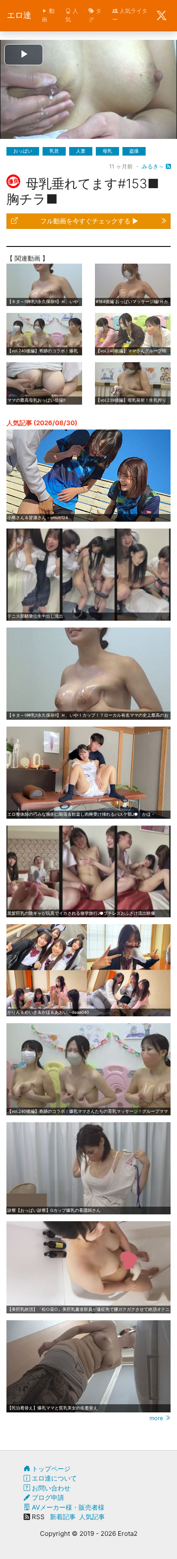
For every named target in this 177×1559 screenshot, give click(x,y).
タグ (94, 15)
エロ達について (53, 1478)
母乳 (107, 151)
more (157, 1418)
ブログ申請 (47, 1497)
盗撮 (134, 151)
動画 (48, 15)
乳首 (54, 151)
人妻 (80, 151)
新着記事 (63, 1517)
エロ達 (19, 15)
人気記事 (92, 1517)
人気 (71, 15)
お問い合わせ (50, 1488)
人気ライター (129, 15)
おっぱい (22, 151)
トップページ (50, 1469)
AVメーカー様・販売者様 (67, 1507)
